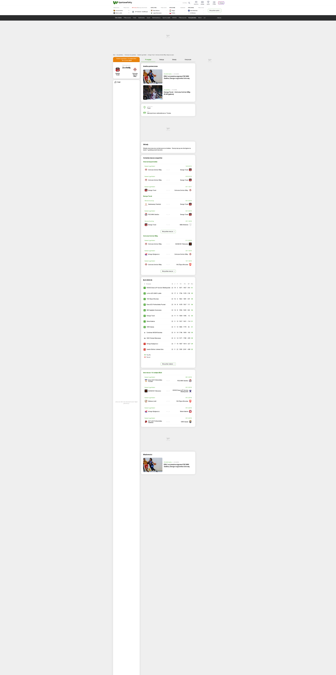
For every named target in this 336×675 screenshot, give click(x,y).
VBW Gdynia (150, 327)
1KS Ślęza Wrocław (153, 299)
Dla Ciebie (118, 18)
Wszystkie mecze (167, 231)
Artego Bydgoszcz (152, 344)
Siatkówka (141, 18)
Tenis (134, 18)
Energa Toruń (151, 316)
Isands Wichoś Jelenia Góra (155, 349)
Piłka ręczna (182, 18)
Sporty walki (166, 18)
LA (204, 18)
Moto (200, 18)
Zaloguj (221, 3)
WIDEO (174, 18)
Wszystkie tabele (167, 364)
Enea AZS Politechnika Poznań (156, 304)
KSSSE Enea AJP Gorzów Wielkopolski (158, 288)
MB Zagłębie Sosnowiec (154, 310)
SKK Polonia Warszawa (154, 338)
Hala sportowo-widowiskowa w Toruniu (159, 113)
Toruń (148, 108)
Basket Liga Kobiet (142, 55)
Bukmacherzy (156, 18)
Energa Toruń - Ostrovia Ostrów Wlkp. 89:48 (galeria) (177, 93)
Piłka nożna (127, 18)
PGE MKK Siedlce (168, 74)
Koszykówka (192, 18)
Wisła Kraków (151, 321)
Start (114, 55)
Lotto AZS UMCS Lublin (154, 293)
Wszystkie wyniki (214, 10)
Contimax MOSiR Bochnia (154, 332)
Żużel (148, 18)
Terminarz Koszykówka (130, 55)
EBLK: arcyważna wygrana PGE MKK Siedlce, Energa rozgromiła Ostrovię (177, 77)
